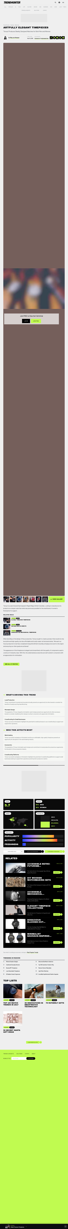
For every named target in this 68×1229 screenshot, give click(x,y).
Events (45, 10)
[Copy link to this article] (51, 37)
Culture (29, 6)
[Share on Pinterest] (63, 37)
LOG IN (26, 321)
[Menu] (63, 3)
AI (15, 6)
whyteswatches (44, 38)
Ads (40, 6)
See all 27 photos (11, 664)
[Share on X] (60, 37)
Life (24, 6)
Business (46, 6)
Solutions (36, 10)
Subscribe (31, 1058)
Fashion (12, 25)
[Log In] (59, 2)
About (33, 1053)
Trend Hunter (6, 25)
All (5, 6)
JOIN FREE (36, 321)
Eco (51, 6)
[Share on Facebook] (57, 37)
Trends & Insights (25, 10)
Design (35, 6)
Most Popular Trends (32, 952)
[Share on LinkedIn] (54, 37)
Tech (19, 6)
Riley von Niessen (14, 37)
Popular (11, 6)
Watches (17, 25)
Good (55, 6)
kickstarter (37, 38)
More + (65, 6)
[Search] (55, 2)
